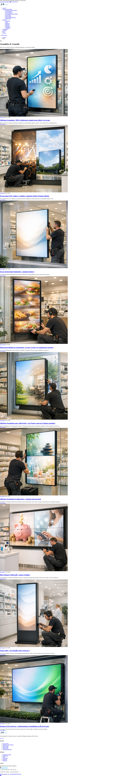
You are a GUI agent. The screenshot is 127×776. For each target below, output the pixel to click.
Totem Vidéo (8, 18)
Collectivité (7, 21)
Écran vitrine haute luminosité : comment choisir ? (17, 272)
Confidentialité (13, 774)
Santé (6, 22)
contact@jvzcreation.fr (5, 1)
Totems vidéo (5, 747)
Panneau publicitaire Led (10, 17)
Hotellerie (7, 23)
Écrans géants (5, 748)
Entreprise (7, 25)
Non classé (2, 117)
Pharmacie (7, 24)
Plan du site (18, 774)
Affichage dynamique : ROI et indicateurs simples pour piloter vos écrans (25, 120)
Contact (4, 33)
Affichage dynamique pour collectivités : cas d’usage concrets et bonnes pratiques (27, 423)
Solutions (5, 19)
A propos (4, 30)
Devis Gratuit (4, 35)
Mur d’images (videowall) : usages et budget (15, 575)
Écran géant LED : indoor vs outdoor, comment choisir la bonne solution (24, 196)
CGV (8, 774)
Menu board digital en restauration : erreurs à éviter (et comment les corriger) (27, 347)
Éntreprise (5, 760)
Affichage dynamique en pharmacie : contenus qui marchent (20, 499)
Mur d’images (8, 16)
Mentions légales (3, 774)
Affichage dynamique (7, 749)
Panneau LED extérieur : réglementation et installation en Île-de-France (24, 726)
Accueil (4, 8)
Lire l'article (3, 124)
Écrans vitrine (5, 743)
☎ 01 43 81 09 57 (14, 1)
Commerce (7, 28)
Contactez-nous (4, 768)
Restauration (8, 27)
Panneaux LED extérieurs (8, 744)
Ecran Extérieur (8, 11)
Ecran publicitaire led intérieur (11, 14)
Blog (4, 31)
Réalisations (5, 29)
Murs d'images (6, 746)
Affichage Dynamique (7, 9)
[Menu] (0, 35)
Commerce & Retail (7, 754)
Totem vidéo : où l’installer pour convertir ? (15, 650)
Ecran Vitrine (8, 15)
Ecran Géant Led (8, 12)
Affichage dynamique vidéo (11, 10)
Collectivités (5, 758)
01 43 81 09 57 (5, 767)
